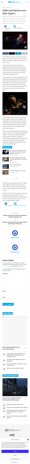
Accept (15, 451)
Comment (5, 273)
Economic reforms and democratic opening (17, 407)
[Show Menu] (1, 2)
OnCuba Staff (7, 28)
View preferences (15, 459)
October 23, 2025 (14, 172)
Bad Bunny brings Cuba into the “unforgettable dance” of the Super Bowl (18, 159)
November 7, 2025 (14, 166)
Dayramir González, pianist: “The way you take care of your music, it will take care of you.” (18, 152)
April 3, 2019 (6, 29)
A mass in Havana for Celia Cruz (17, 170)
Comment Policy (6, 266)
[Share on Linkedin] (18, 53)
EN (28, 2)
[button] (28, 439)
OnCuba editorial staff (18, 28)
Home (4, 7)
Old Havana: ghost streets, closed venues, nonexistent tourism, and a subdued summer (16, 412)
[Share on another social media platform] (24, 53)
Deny (15, 455)
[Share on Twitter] (12, 53)
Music (12, 7)
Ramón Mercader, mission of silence (15, 368)
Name (4, 291)
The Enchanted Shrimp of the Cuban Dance (11, 348)
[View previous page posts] (14, 178)
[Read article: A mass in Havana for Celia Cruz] (6, 172)
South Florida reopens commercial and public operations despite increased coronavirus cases (16, 355)
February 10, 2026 (14, 162)
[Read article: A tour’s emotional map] (6, 166)
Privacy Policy (14, 462)
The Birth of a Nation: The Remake (15, 404)
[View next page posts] (16, 178)
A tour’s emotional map (15, 165)
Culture (7, 7)
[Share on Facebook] (6, 53)
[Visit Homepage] (14, 2)
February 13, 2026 (14, 155)
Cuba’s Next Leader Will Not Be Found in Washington (12, 399)
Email (4, 297)
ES (26, 2)
